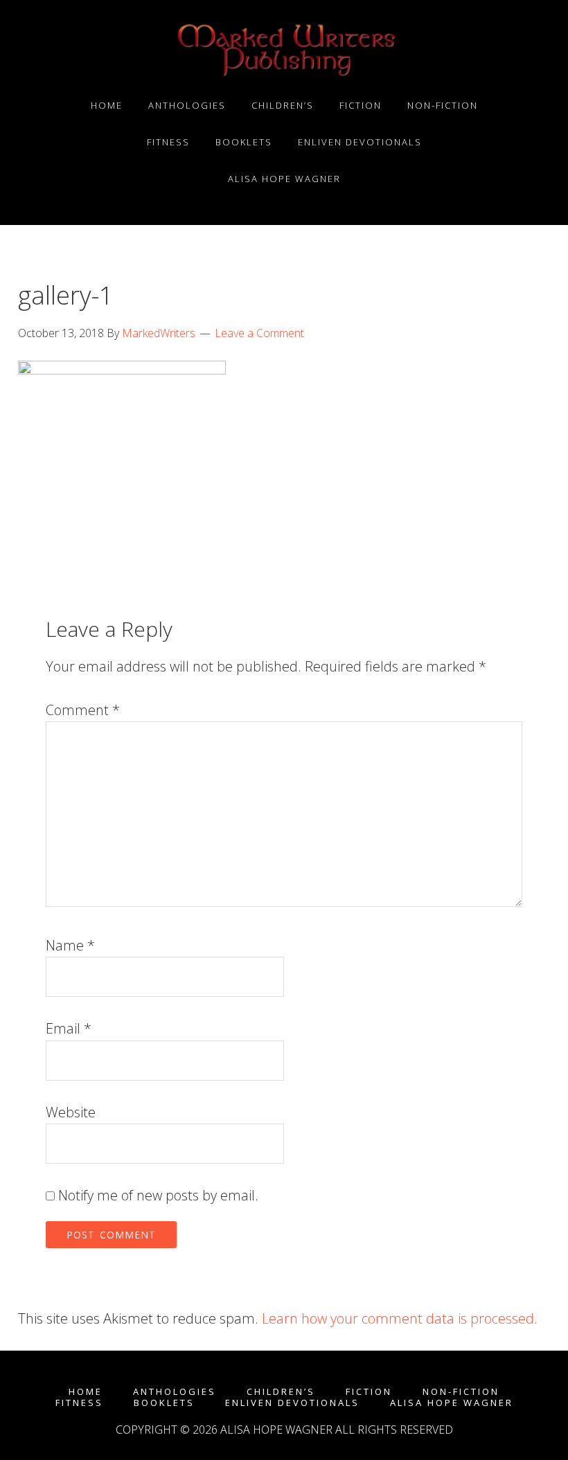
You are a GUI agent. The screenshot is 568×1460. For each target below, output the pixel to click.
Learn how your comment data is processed (398, 1318)
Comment (83, 710)
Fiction (369, 1391)
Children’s (281, 1391)
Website (71, 1112)
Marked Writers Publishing (284, 50)
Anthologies (174, 1391)
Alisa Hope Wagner (451, 1402)
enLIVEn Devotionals (292, 1402)
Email (68, 1028)
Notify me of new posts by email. (158, 1195)
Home (86, 1391)
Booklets (164, 1402)
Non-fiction (461, 1391)
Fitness (79, 1402)
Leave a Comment (259, 333)
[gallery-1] (122, 369)
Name (70, 945)
